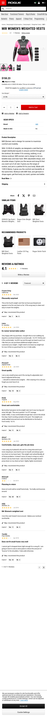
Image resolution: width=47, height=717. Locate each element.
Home (3, 24)
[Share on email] (34, 195)
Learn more (23, 90)
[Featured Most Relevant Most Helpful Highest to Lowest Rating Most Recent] (34, 283)
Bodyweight (27, 24)
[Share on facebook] (18, 195)
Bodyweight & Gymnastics (14, 24)
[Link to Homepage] (14, 3)
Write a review (26, 33)
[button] (3, 9)
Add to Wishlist (9, 113)
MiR (37, 124)
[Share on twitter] (23, 195)
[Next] (43, 567)
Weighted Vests (36, 24)
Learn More (24, 700)
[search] (23, 9)
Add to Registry (24, 113)
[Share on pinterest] (29, 195)
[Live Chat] (35, 3)
